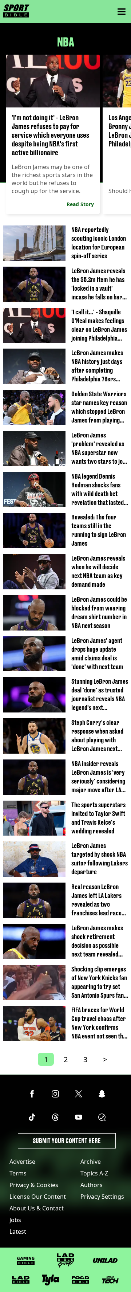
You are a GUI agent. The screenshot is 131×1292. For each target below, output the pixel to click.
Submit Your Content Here (67, 1140)
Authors (91, 1185)
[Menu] (121, 11)
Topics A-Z (94, 1173)
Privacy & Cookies (33, 1185)
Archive (90, 1162)
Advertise (22, 1162)
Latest (17, 1232)
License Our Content (37, 1197)
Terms (18, 1173)
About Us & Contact (36, 1208)
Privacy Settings (102, 1197)
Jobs (15, 1220)
